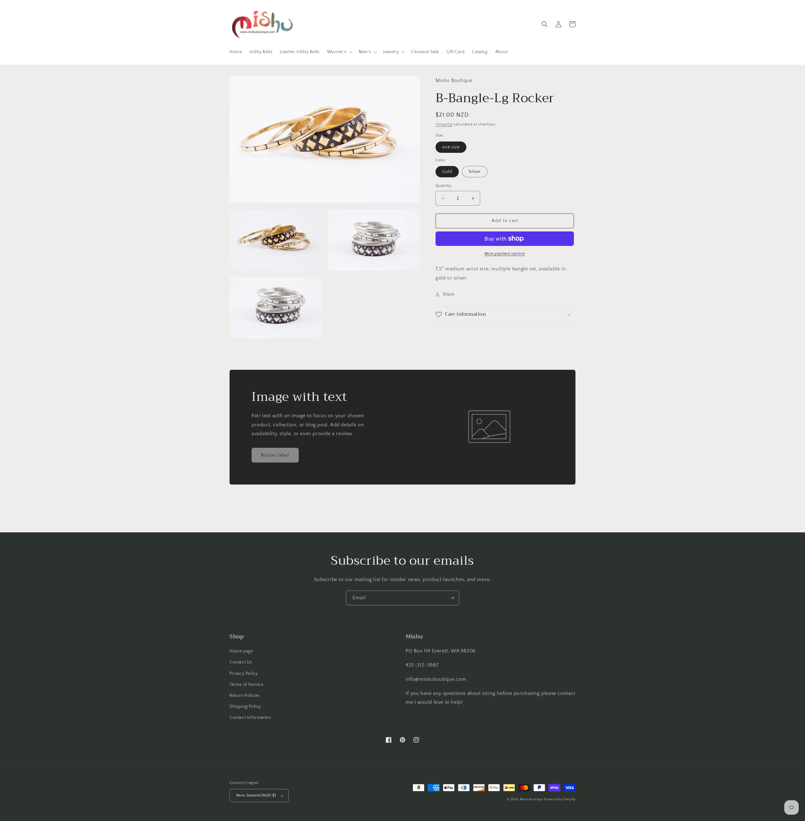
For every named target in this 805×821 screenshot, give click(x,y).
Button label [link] (275, 455)
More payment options (505, 254)
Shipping (444, 124)
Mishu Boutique (531, 799)
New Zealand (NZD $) (256, 795)
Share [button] (449, 294)
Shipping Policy (245, 706)
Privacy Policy (244, 673)
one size (451, 147)
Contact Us (241, 662)
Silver (475, 172)
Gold (447, 172)
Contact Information (250, 717)
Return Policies (245, 695)
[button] (339, 51)
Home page (241, 651)
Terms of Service (247, 684)
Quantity (444, 186)
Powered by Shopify (559, 799)
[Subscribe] (452, 598)
